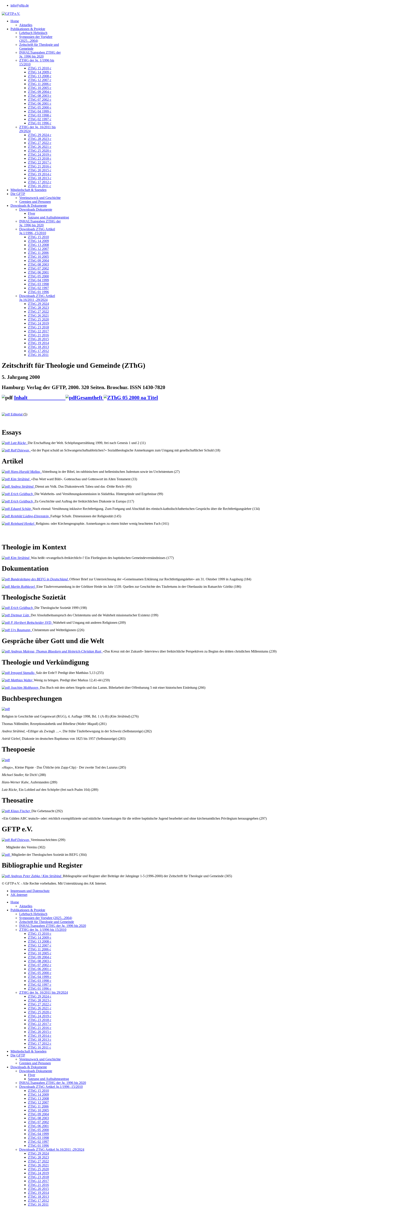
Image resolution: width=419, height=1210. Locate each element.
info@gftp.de (19, 5)
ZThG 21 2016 (38, 335)
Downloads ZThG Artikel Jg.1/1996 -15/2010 (37, 231)
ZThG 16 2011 (38, 355)
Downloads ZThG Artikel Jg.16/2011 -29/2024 (37, 298)
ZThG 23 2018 (38, 327)
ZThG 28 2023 (38, 307)
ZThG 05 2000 (38, 276)
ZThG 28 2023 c (39, 139)
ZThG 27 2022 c (39, 143)
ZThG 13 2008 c (39, 76)
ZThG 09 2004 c (39, 92)
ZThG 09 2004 (38, 260)
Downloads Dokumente (35, 209)
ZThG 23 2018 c (39, 158)
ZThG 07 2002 (38, 268)
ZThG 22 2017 (38, 331)
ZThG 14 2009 (38, 241)
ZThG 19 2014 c (39, 174)
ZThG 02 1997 (38, 288)
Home (14, 21)
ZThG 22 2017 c (39, 162)
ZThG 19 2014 (38, 343)
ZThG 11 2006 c (39, 84)
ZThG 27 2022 (38, 311)
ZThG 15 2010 (38, 237)
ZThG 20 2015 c (39, 170)
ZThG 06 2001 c (39, 103)
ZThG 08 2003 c (39, 95)
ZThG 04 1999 (38, 280)
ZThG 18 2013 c (39, 178)
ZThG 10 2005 (38, 256)
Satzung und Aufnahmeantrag (48, 217)
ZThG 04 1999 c (39, 111)
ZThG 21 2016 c (39, 166)
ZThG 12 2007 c (39, 80)
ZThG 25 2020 (38, 319)
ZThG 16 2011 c (39, 186)
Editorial (18, 414)
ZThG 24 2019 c (39, 154)
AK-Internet (18, 895)
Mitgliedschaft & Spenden (28, 190)
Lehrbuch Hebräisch (33, 33)
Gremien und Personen (35, 201)
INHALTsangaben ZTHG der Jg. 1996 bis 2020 (40, 54)
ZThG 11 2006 (38, 253)
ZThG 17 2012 (38, 351)
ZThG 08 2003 (38, 264)
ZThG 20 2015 (38, 339)
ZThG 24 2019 (38, 323)
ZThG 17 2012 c (39, 182)
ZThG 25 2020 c (39, 150)
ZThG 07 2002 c (39, 99)
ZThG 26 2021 (38, 315)
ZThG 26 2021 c (39, 147)
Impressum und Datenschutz (30, 891)
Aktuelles (25, 25)
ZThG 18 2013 (38, 347)
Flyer (31, 213)
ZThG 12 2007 (38, 249)
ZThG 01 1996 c (39, 123)
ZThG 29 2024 (38, 304)
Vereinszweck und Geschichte (40, 198)
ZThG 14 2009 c (39, 72)
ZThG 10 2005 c (39, 88)
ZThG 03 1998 (38, 284)
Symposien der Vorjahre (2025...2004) (35, 39)
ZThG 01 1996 (38, 292)
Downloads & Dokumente (28, 205)
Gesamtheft (90, 397)
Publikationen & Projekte (27, 29)
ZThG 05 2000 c (39, 107)
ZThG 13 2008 (38, 245)
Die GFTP (17, 194)
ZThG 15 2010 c (39, 68)
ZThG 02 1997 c (39, 119)
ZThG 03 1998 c (39, 115)
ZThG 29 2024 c (39, 135)
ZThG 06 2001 (38, 272)
